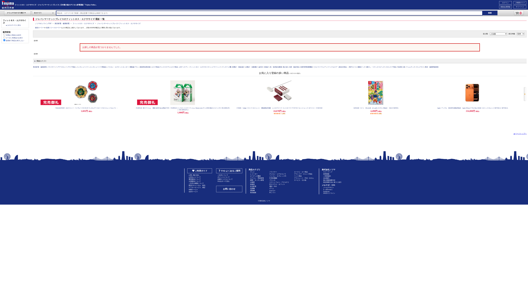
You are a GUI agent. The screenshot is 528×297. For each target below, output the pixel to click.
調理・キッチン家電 (257, 180)
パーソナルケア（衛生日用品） (337, 67)
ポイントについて (224, 177)
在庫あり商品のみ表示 (13, 35)
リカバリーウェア (320, 67)
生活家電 (253, 186)
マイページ (520, 7)
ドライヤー (51, 67)
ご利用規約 (327, 176)
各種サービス (193, 189)
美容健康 (253, 192)
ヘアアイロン (60, 67)
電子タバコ (353, 67)
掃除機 (252, 190)
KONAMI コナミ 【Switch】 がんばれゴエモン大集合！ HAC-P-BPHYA (376, 108)
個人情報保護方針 (329, 180)
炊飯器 (252, 184)
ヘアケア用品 (70, 67)
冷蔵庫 (252, 182)
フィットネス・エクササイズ (83, 23)
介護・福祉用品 (294, 67)
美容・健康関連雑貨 (431, 67)
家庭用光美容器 (145, 67)
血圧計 (261, 67)
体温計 (266, 67)
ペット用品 (298, 176)
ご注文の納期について (196, 183)
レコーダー (254, 174)
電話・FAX (273, 186)
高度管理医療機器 (306, 67)
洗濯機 (252, 188)
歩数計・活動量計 (251, 67)
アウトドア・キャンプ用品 (303, 174)
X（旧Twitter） (328, 189)
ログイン (505, 3)
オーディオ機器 (255, 176)
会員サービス (193, 191)
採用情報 (326, 174)
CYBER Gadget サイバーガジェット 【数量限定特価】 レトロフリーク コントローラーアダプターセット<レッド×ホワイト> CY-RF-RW (279, 108)
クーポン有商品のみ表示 (14, 38)
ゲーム (271, 188)
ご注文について (223, 175)
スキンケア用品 (391, 67)
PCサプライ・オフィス (277, 184)
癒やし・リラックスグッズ (375, 67)
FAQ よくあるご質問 (230, 171)
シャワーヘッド (215, 67)
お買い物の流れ (194, 175)
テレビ (252, 172)
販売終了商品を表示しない (15, 40)
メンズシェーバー (82, 67)
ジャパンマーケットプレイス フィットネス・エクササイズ (119, 23)
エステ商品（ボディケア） (179, 67)
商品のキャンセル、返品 (197, 185)
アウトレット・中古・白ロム (304, 178)
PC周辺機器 (273, 178)
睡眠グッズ (361, 67)
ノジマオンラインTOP (43, 23)
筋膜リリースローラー (53, 27)
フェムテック (410, 67)
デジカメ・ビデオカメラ (277, 174)
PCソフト (272, 192)
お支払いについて (195, 177)
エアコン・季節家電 (257, 178)
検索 (490, 13)
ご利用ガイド (520, 3)
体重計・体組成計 (238, 67)
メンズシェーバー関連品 (98, 67)
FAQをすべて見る (223, 181)
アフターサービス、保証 (197, 187)
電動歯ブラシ (134, 67)
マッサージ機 (226, 67)
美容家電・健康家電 (62, 23)
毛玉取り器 (401, 67)
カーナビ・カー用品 (301, 172)
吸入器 (285, 67)
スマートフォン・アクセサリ (279, 182)
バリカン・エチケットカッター (118, 67)
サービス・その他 (300, 180)
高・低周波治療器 (276, 67)
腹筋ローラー (39, 27)
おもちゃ (272, 190)
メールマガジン (328, 187)
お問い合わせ (229, 189)
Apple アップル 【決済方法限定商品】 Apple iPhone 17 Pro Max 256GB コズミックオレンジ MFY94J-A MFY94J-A (472, 108)
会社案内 (326, 178)
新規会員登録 (505, 7)
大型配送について (195, 181)
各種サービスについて (225, 179)
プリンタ (272, 180)
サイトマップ (327, 172)
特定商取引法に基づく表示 (332, 182)
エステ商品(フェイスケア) (160, 67)
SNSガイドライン (329, 193)
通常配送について (195, 179)
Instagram (326, 191)
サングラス (420, 67)
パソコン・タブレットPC (277, 176)
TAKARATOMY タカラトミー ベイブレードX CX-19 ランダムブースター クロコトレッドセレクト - (86, 108)
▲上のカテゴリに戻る (13, 25)
